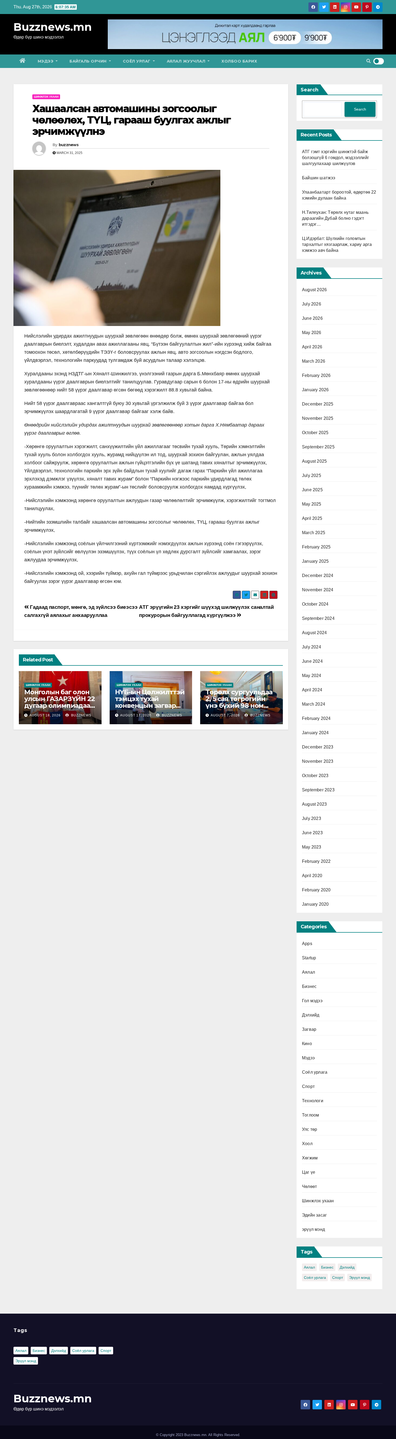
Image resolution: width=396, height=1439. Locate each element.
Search (309, 90)
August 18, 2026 (45, 715)
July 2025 (311, 475)
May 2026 (311, 332)
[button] (368, 61)
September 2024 (318, 618)
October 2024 (315, 604)
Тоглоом (310, 1115)
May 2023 (311, 847)
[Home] (22, 61)
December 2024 (318, 575)
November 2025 (318, 418)
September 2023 (318, 790)
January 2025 (315, 561)
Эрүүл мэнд (359, 1277)
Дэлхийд (310, 1015)
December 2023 (318, 747)
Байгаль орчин (89, 61)
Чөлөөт (309, 1186)
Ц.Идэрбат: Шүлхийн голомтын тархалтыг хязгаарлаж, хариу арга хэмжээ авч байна (337, 244)
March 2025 (313, 532)
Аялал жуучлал (187, 61)
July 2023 (311, 818)
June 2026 (312, 318)
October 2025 (315, 432)
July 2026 (311, 304)
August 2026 (314, 289)
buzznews (68, 144)
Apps (307, 943)
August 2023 (314, 804)
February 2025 (316, 547)
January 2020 (315, 904)
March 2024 (313, 704)
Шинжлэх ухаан (46, 96)
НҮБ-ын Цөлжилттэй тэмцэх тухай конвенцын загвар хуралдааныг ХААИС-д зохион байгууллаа (150, 705)
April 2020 (312, 875)
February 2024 (316, 718)
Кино (307, 1043)
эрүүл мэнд (313, 1229)
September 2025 (318, 447)
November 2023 (318, 761)
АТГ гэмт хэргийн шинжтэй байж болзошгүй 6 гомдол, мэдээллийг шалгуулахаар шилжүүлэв (335, 157)
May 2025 (311, 504)
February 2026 (316, 375)
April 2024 (312, 690)
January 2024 (315, 732)
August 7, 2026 (225, 715)
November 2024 (318, 590)
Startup (309, 958)
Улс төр (309, 1129)
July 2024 (311, 647)
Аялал (308, 972)
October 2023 (315, 775)
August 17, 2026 (135, 715)
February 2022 (316, 861)
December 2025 (318, 404)
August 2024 (314, 632)
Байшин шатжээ (318, 178)
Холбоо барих (239, 61)
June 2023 (312, 832)
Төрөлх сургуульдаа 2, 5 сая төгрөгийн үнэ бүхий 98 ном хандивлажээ (239, 702)
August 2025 (314, 461)
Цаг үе (308, 1172)
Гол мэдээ (312, 1000)
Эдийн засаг (314, 1215)
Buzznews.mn (52, 26)
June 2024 (312, 661)
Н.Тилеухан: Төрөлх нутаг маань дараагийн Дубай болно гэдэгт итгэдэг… (335, 218)
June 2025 (312, 489)
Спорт (308, 1086)
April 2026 (312, 347)
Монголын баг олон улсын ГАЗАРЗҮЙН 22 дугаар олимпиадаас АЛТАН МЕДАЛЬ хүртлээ (59, 705)
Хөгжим (310, 1158)
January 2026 (315, 389)
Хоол (307, 1143)
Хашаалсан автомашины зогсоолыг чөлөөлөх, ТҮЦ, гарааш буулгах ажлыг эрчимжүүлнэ (131, 120)
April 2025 (312, 518)
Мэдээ (46, 61)
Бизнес (309, 986)
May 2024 (311, 675)
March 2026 (313, 361)
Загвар (309, 1029)
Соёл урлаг (137, 61)
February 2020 (316, 890)
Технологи (312, 1100)
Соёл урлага (314, 1072)
